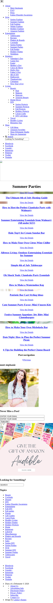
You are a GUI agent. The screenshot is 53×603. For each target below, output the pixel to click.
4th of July (14, 75)
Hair (17, 91)
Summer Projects (22, 107)
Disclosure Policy (17, 590)
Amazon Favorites (17, 130)
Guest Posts (10, 518)
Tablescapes (15, 36)
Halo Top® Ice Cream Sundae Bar (26, 233)
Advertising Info (17, 588)
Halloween (14, 77)
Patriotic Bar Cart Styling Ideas (26, 295)
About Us (14, 586)
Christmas (14, 81)
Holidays (8, 56)
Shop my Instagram (18, 134)
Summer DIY (10, 550)
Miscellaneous (11, 534)
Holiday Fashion (17, 29)
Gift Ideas (14, 127)
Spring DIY (10, 543)
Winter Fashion (16, 26)
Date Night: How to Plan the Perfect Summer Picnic (26, 338)
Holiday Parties (16, 52)
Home (7, 527)
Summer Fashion (17, 22)
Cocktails (14, 42)
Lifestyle (8, 532)
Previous (27, 360)
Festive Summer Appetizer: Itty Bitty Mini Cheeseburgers (27, 316)
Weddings (14, 54)
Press (12, 13)
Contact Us (14, 597)
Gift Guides (10, 516)
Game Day (14, 61)
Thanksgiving (15, 79)
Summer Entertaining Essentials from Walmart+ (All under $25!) (26, 221)
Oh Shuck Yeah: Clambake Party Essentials (26, 275)
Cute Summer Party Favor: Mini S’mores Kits (26, 304)
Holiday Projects (22, 111)
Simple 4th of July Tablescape (26, 265)
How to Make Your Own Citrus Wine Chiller (26, 242)
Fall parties (9, 511)
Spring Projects (21, 104)
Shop (7, 125)
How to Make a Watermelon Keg (26, 285)
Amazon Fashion (17, 31)
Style (7, 17)
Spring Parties (16, 45)
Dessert (8, 500)
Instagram (9, 529)
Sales (7, 541)
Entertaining (10, 33)
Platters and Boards (13, 536)
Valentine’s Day (16, 58)
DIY (12, 102)
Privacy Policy (16, 593)
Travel (12, 118)
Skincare (19, 95)
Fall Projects (20, 109)
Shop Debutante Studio (19, 132)
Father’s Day (15, 72)
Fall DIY (8, 509)
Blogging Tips (16, 123)
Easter (12, 63)
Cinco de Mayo (16, 68)
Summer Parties (16, 47)
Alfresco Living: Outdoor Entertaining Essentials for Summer (26, 254)
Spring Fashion (16, 19)
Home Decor (15, 100)
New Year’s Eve (17, 84)
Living (8, 86)
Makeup (18, 93)
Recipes (13, 38)
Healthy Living (16, 120)
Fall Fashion (15, 24)
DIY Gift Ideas (21, 116)
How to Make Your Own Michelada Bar (26, 327)
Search (10, 136)
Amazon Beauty (22, 97)
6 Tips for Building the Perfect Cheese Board (26, 350)
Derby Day (14, 70)
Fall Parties (14, 49)
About (7, 6)
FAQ (12, 10)
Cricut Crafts (20, 114)
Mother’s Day (16, 65)
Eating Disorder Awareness (21, 15)
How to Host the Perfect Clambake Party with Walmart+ (26, 209)
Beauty (13, 88)
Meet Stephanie (16, 8)
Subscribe (14, 595)
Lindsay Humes (20, 600)
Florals (8, 513)
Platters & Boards (17, 40)
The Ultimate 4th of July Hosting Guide (26, 197)
